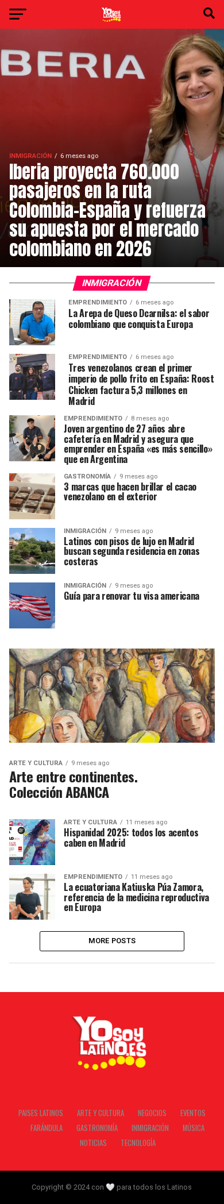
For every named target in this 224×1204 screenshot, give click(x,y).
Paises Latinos (40, 1112)
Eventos (193, 1112)
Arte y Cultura (100, 1112)
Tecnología (138, 1142)
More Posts (112, 940)
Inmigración (150, 1127)
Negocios (152, 1112)
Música (193, 1127)
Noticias (93, 1142)
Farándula (46, 1127)
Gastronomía (97, 1127)
